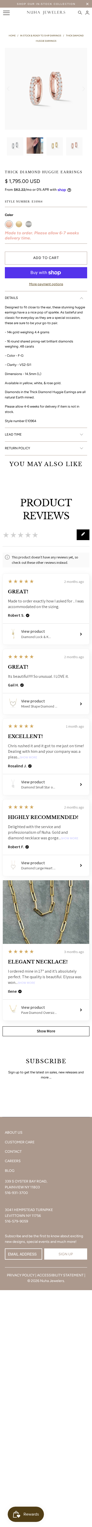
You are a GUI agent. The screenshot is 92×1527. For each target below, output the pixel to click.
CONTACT (13, 1151)
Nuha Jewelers (52, 1281)
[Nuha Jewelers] (46, 13)
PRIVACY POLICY (20, 1275)
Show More (28, 757)
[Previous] (9, 89)
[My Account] (87, 13)
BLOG (10, 1171)
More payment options (46, 284)
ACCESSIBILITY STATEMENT (60, 1275)
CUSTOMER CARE (19, 1142)
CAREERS (13, 1161)
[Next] (83, 89)
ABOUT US (13, 1132)
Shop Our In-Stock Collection (46, 4)
